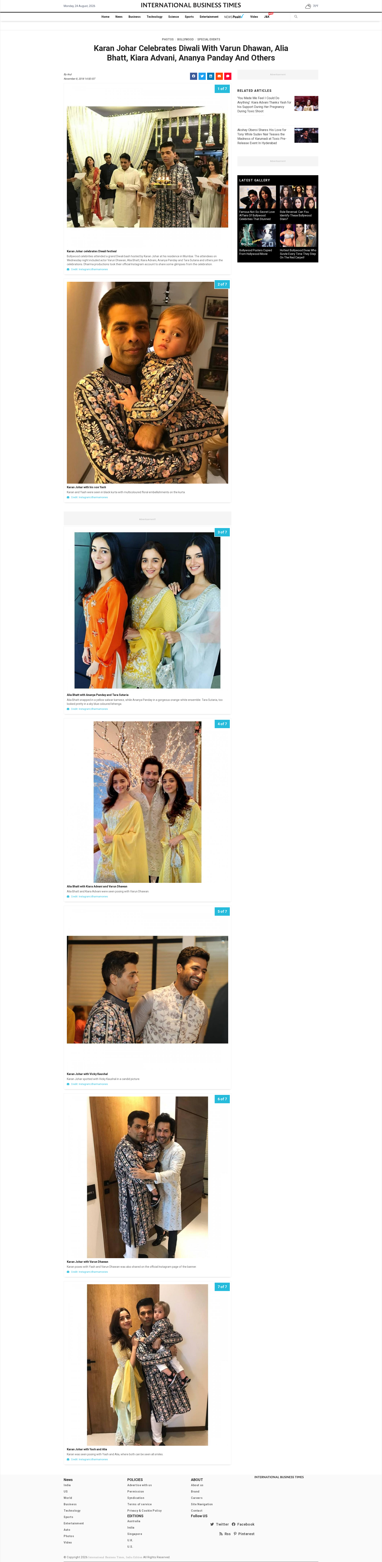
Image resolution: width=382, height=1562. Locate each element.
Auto (67, 1529)
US (66, 1491)
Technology (154, 16)
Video (254, 16)
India (67, 1485)
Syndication (135, 1497)
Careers (197, 1497)
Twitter (221, 1524)
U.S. (130, 1546)
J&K (266, 16)
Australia (133, 1521)
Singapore (134, 1534)
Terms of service (139, 1504)
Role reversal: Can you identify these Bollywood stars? (296, 215)
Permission (135, 1491)
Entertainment (209, 16)
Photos (69, 1536)
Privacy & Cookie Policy (144, 1510)
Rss (227, 1534)
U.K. (130, 1540)
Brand (195, 1491)
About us (197, 1485)
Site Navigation (202, 1504)
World (68, 1497)
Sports (189, 16)
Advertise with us (139, 1485)
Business (135, 16)
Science (173, 16)
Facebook (245, 1524)
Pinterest (246, 1534)
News (119, 16)
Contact (196, 1510)
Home (105, 16)
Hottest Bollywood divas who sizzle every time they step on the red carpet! (298, 254)
